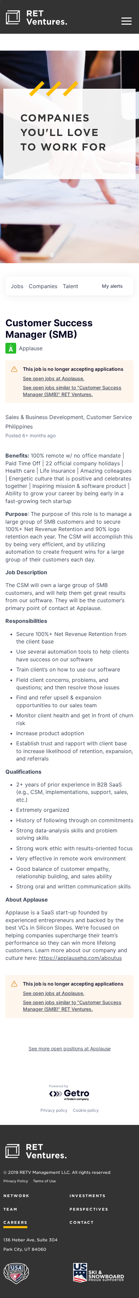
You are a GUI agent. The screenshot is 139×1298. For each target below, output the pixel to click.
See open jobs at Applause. (53, 378)
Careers (15, 1222)
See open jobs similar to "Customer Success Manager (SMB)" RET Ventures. (72, 391)
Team (10, 1209)
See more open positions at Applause (70, 1048)
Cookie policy (86, 1110)
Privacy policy (53, 1110)
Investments (88, 1195)
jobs (17, 286)
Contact (82, 1222)
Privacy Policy (15, 1181)
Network (16, 1195)
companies (43, 286)
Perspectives (89, 1209)
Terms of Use (44, 1181)
